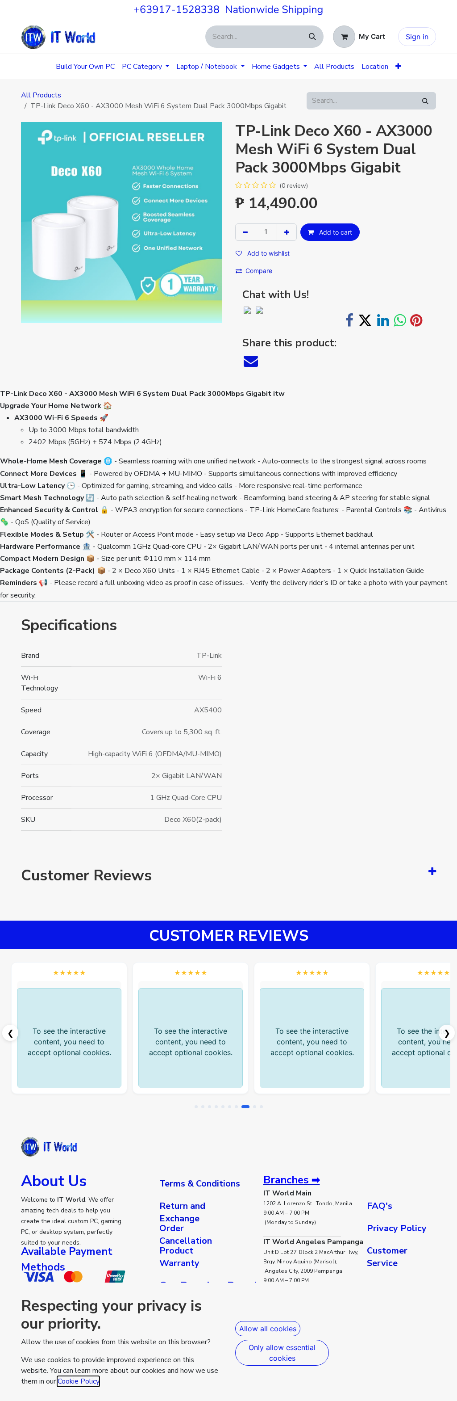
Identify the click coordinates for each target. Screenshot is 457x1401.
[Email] (251, 361)
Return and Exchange (182, 1212)
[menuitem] (85, 67)
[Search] (312, 36)
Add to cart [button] (334, 232)
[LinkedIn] (383, 320)
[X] (365, 320)
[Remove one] (245, 232)
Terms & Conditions (199, 1184)
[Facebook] (349, 320)
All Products (41, 95)
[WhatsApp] (400, 320)
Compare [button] (258, 270)
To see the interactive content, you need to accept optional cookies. (69, 1042)
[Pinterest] (416, 320)
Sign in (417, 36)
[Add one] (287, 232)
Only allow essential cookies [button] (282, 1353)
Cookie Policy (78, 1381)
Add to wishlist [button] (267, 253)
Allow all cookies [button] (267, 1328)
